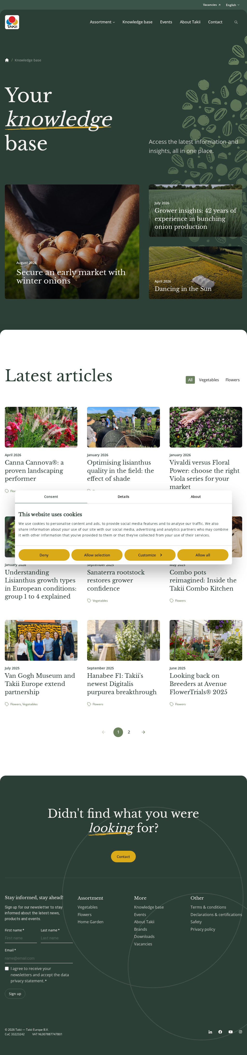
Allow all (203, 555)
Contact (215, 22)
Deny (44, 555)
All (190, 379)
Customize (147, 555)
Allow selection (97, 555)
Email (9, 950)
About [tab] (196, 496)
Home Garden (90, 921)
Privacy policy (203, 929)
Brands (140, 929)
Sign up (15, 993)
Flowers (233, 379)
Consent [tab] (51, 496)
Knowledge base (137, 22)
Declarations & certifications (216, 914)
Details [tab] (123, 496)
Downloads (144, 936)
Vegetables (209, 379)
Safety (196, 921)
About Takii (190, 22)
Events (166, 22)
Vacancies (143, 944)
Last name (49, 930)
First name (13, 930)
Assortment (100, 22)
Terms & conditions (208, 907)
